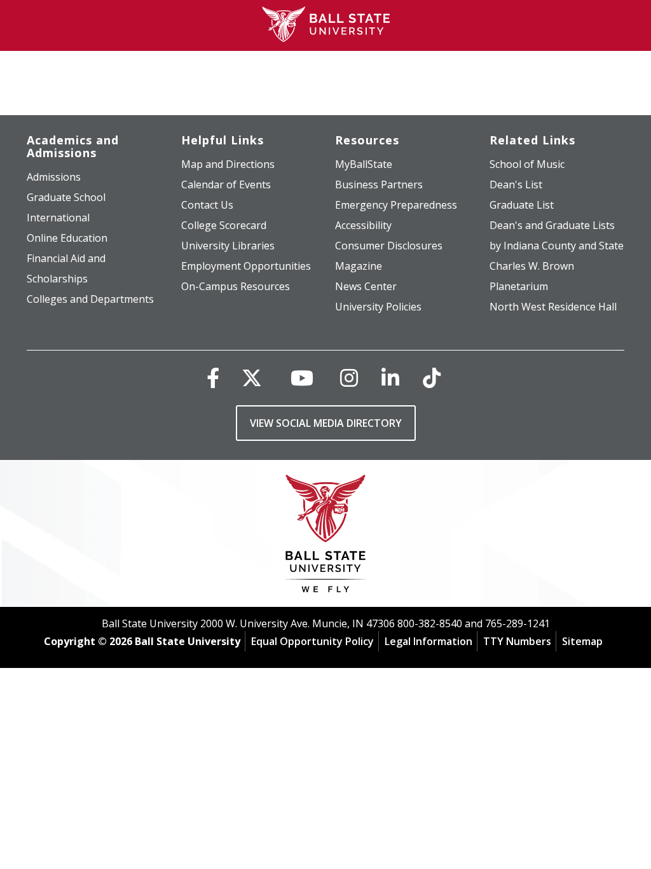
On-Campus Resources (235, 286)
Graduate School (66, 197)
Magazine (358, 266)
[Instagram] (349, 377)
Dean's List (516, 184)
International (58, 218)
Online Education (67, 238)
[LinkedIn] (390, 377)
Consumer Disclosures (388, 246)
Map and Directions (228, 164)
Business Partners (379, 184)
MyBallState (363, 164)
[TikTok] (432, 377)
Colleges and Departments (90, 299)
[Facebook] (213, 377)
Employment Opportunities (246, 266)
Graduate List (522, 205)
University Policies (378, 307)
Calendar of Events (226, 184)
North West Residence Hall (553, 307)
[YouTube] (302, 377)
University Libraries (228, 246)
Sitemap (582, 641)
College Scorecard (223, 225)
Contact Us (207, 205)
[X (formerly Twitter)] (252, 377)
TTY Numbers (517, 641)
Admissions (54, 177)
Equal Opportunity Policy (312, 641)
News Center (366, 286)
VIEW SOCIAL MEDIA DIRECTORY (326, 423)
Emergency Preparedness (396, 205)
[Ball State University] (326, 537)
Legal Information (428, 641)
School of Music (527, 164)
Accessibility (363, 225)
